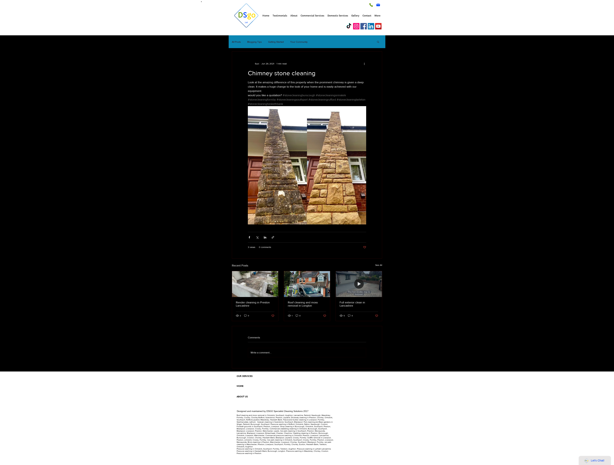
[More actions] (364, 64)
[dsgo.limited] (349, 26)
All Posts (236, 41)
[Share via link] (272, 237)
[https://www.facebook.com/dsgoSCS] (363, 26)
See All (378, 265)
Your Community (298, 41)
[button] (378, 41)
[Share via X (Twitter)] (257, 237)
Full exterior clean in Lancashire (352, 304)
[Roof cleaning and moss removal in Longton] (307, 284)
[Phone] (371, 5)
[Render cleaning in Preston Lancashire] (255, 284)
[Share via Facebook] (249, 237)
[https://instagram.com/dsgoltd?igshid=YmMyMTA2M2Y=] (356, 26)
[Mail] (378, 5)
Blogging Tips (254, 41)
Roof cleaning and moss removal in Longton (303, 304)
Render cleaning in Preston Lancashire (253, 304)
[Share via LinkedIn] (265, 237)
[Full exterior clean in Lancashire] (359, 284)
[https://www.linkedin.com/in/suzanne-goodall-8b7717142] (371, 26)
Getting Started (276, 41)
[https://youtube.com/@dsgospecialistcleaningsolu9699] (378, 26)
